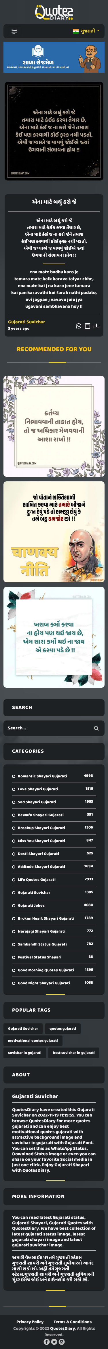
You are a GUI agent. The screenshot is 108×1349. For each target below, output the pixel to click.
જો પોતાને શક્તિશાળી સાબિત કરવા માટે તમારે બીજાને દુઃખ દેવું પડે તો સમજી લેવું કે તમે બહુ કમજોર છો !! (54, 531)
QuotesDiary (62, 1328)
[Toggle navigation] (14, 31)
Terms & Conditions (73, 1322)
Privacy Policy (29, 1322)
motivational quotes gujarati (33, 1041)
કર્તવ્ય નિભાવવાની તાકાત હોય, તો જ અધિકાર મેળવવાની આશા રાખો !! (54, 426)
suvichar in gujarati (24, 1053)
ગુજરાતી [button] (88, 31)
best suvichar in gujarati (74, 1053)
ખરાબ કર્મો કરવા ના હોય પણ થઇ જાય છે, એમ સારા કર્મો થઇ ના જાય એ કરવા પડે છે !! (54, 637)
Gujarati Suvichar (26, 322)
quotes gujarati (63, 1029)
